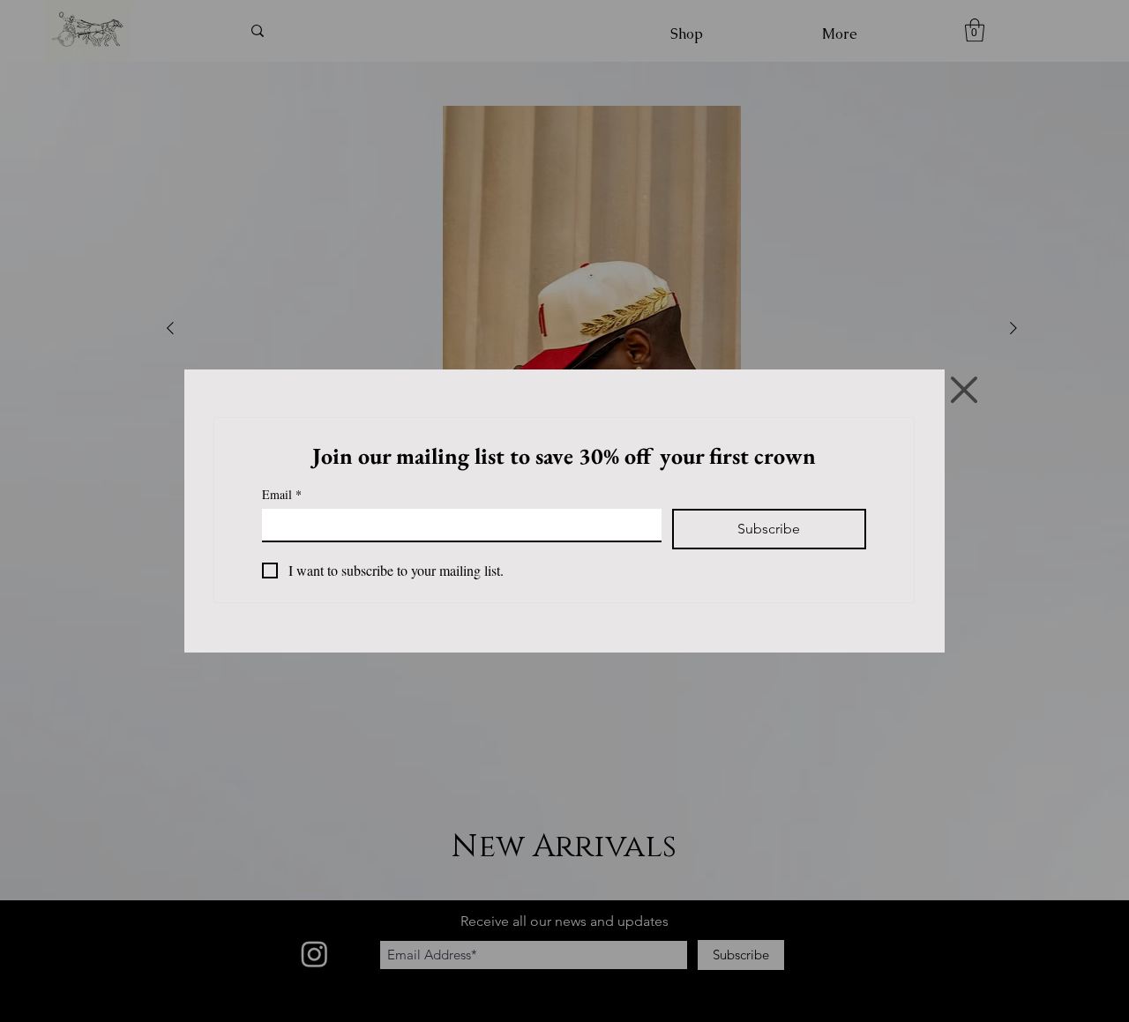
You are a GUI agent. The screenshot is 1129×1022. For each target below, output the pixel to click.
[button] (964, 390)
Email (282, 494)
